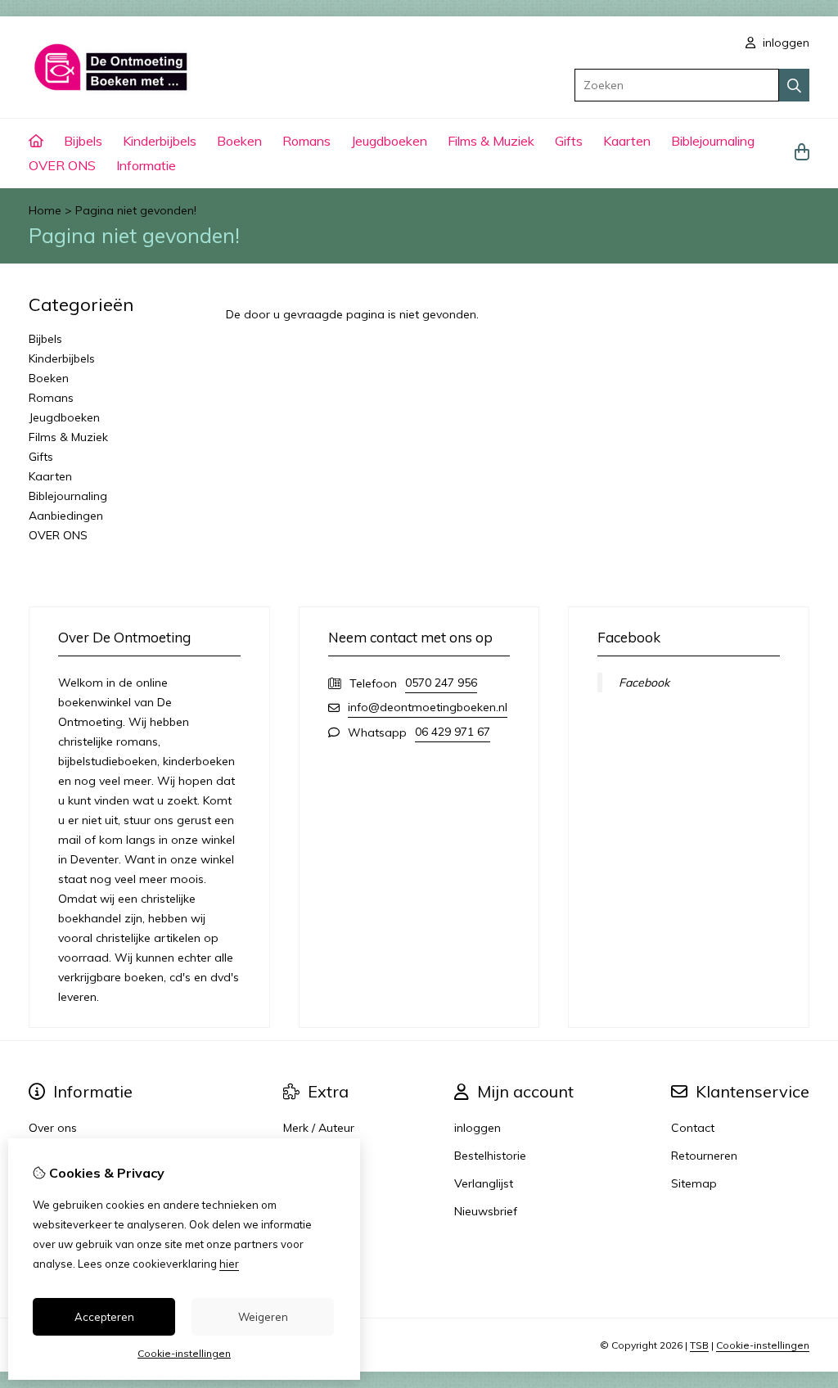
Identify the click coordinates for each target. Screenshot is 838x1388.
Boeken (239, 141)
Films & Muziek (491, 141)
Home (45, 210)
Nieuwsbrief (485, 1211)
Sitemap (694, 1183)
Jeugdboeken (389, 141)
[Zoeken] (794, 85)
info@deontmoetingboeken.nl (427, 707)
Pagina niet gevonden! (135, 210)
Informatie (146, 165)
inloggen (784, 42)
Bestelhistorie (490, 1155)
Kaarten (627, 141)
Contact (692, 1127)
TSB (699, 1345)
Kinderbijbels (159, 141)
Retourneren (704, 1155)
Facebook (644, 682)
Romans (306, 141)
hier (229, 1263)
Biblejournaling (713, 141)
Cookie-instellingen (762, 1345)
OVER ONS (62, 165)
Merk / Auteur (318, 1127)
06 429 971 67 (452, 731)
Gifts (569, 141)
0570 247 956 (441, 682)
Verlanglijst (483, 1183)
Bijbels (83, 141)
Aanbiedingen (66, 515)
